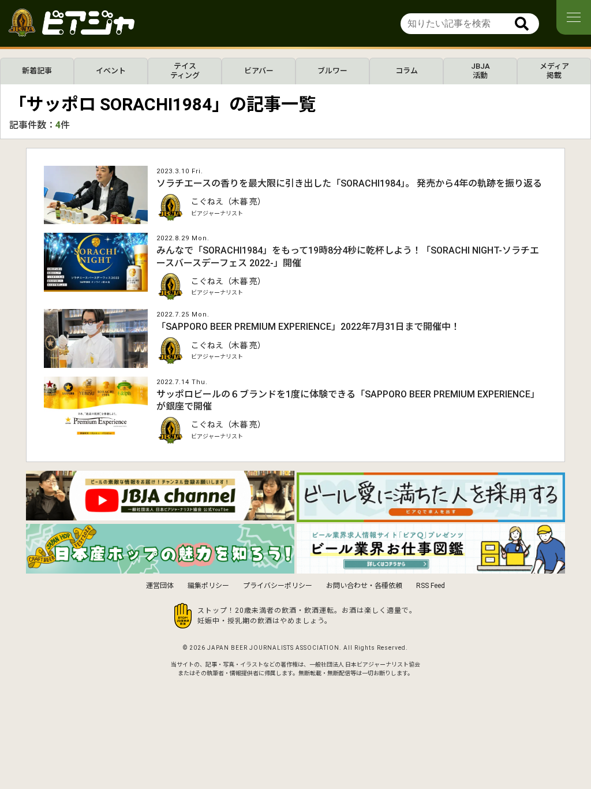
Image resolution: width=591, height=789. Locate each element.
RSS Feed (430, 585)
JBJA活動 (480, 71)
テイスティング (185, 71)
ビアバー (259, 70)
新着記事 (37, 70)
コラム (406, 70)
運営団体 (160, 585)
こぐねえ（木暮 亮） (228, 201)
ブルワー (332, 70)
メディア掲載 (554, 71)
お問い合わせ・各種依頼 (364, 585)
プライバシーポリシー (277, 585)
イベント (111, 70)
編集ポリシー (208, 585)
